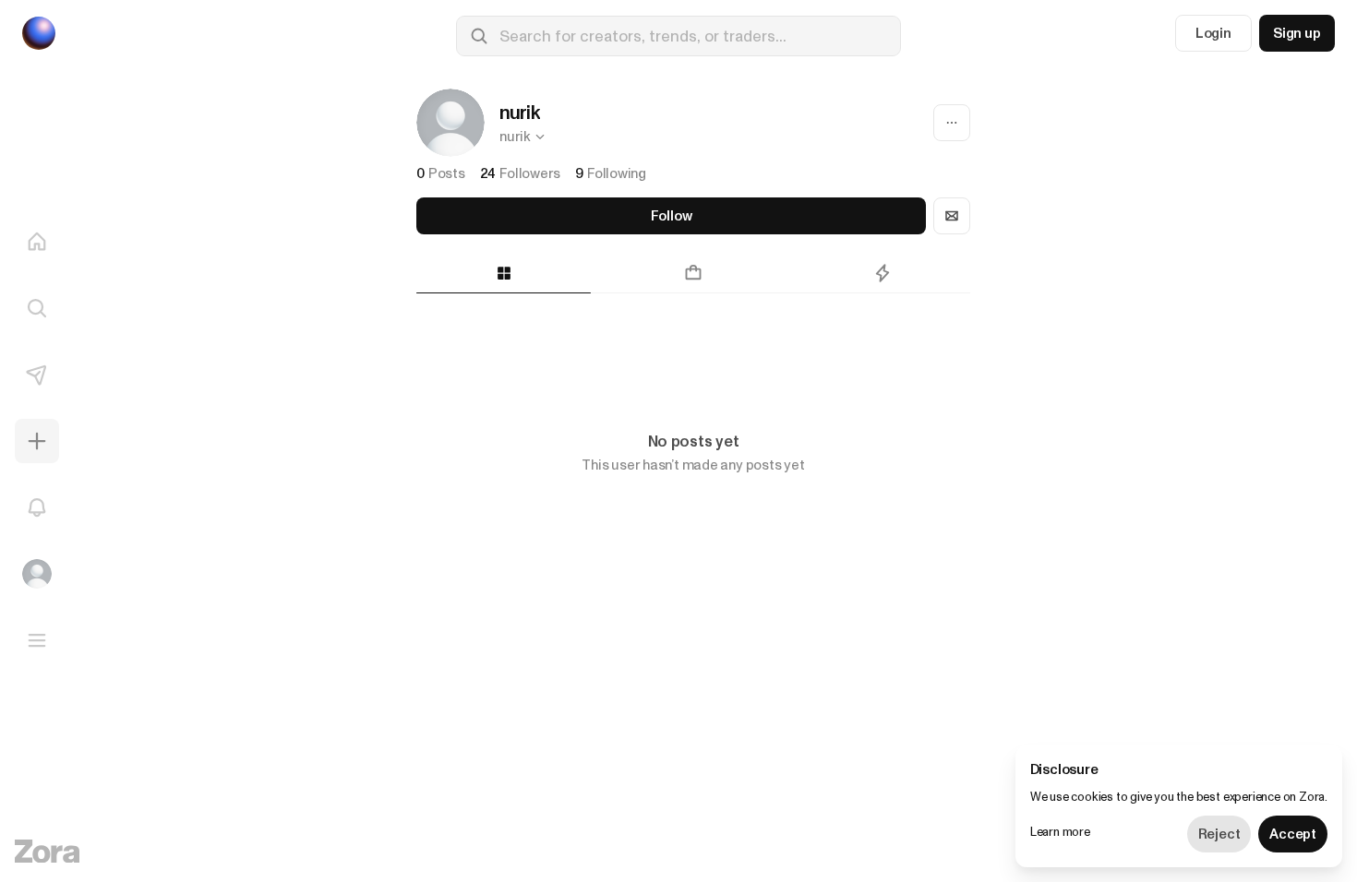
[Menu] (37, 640)
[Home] (37, 242)
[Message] (951, 215)
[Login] (37, 574)
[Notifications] (37, 507)
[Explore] (37, 308)
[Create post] (37, 441)
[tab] (503, 273)
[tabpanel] (693, 345)
